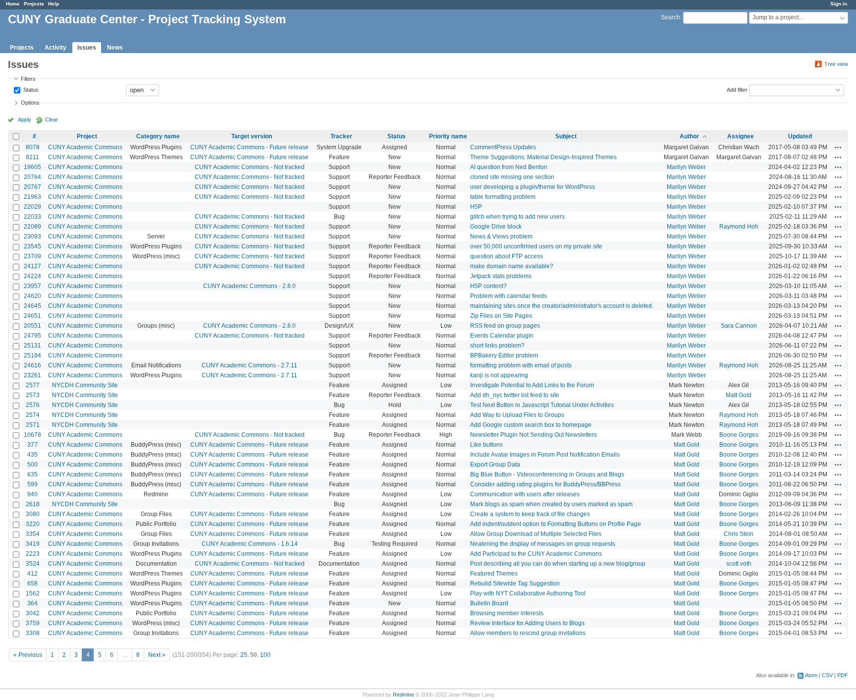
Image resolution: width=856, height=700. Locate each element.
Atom (811, 675)
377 (32, 444)
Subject (566, 136)
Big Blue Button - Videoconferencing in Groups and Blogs (547, 474)
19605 (32, 167)
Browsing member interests (506, 613)
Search (670, 17)
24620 (32, 295)
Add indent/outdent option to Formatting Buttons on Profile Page (555, 524)
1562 (33, 593)
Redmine (403, 695)
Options (30, 103)
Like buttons (486, 444)
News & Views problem (501, 236)
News (115, 47)
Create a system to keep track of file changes (530, 514)
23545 (32, 246)
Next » (156, 654)
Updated (800, 136)
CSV (827, 675)
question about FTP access (506, 256)
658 (32, 583)
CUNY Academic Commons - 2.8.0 (249, 286)
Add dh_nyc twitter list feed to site (514, 395)
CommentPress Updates (503, 147)
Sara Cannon (739, 325)
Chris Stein (738, 533)
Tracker (341, 136)
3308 (33, 633)
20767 (32, 186)
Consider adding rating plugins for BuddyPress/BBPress (545, 484)
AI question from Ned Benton (508, 167)
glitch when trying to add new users (517, 216)
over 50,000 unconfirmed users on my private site (536, 246)
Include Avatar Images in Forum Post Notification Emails (545, 454)
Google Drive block (496, 226)
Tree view (836, 64)
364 (32, 603)
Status (30, 89)
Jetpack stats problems (501, 276)
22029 (32, 206)
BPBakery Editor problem (504, 355)
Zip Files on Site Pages (501, 315)
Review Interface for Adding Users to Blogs (527, 623)
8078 (33, 147)
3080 (33, 514)
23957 (32, 286)
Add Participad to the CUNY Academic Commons (536, 553)
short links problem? (497, 345)
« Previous (27, 654)
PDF (842, 675)
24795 (32, 335)
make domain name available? (511, 266)
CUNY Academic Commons (85, 147)
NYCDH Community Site (85, 385)
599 (32, 484)
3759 (33, 623)
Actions (838, 147)
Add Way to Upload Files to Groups (517, 414)
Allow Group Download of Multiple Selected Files (535, 533)
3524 (33, 563)
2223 (33, 553)
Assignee (740, 136)
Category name (158, 136)
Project (87, 136)
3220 (33, 524)
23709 (32, 256)
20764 (32, 177)
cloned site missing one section (512, 177)
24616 (32, 365)
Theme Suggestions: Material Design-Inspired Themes (543, 157)
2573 (33, 395)
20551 (32, 325)
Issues (86, 47)
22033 (32, 216)
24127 (32, 266)
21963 (32, 196)
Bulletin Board (489, 603)
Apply (24, 119)
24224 (32, 276)
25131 (32, 345)
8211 (32, 157)
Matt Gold (738, 395)
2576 (33, 405)
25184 (32, 355)
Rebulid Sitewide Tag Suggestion (515, 583)
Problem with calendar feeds (508, 295)
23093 (32, 236)
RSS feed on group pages (505, 325)
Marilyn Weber (686, 167)
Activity (55, 47)
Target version (251, 136)
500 (32, 464)
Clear (51, 119)
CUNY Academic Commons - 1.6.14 (250, 543)
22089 (32, 226)
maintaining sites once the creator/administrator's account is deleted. (561, 305)
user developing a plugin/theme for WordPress (532, 186)
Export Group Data (495, 464)
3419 (33, 543)
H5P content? (488, 286)
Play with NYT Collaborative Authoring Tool (528, 593)
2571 (33, 424)
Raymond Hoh (738, 226)
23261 (32, 375)
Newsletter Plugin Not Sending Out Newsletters (533, 434)
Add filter (737, 89)
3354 (33, 533)
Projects (34, 3)
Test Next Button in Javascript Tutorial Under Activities (542, 405)
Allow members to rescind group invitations (528, 633)
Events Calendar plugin (502, 335)
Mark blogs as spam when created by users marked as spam (551, 504)
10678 (32, 434)
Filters (28, 79)
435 (32, 454)
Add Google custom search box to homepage (530, 424)
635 (32, 474)
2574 (33, 414)
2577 (33, 385)
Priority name (448, 136)
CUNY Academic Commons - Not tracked (250, 167)
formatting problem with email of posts (521, 365)
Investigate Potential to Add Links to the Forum (532, 385)
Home (13, 3)
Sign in (838, 3)
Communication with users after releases (525, 494)
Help (53, 3)
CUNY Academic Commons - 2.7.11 (249, 365)
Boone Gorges (738, 434)
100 (265, 654)
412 (32, 573)
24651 (32, 315)
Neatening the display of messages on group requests (542, 543)
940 (32, 494)
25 (243, 654)
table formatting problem (502, 196)
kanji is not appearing (499, 375)
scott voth (738, 563)
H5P (476, 206)
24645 (32, 305)
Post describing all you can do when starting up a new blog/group (557, 563)
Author (689, 136)
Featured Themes (494, 573)
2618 (33, 504)
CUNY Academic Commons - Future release (249, 147)
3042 (33, 613)
